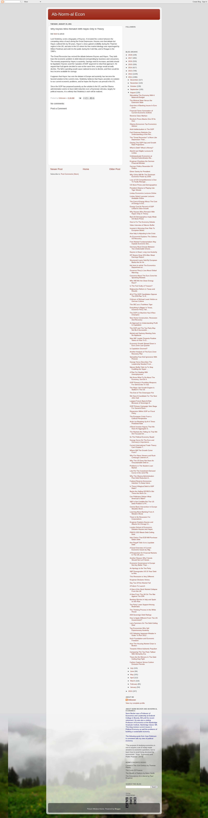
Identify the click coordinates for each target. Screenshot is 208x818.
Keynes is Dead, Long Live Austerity (143, 252)
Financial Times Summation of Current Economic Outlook (141, 112)
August (133, 92)
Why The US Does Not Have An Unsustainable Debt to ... (142, 462)
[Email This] (84, 98)
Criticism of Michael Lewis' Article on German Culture (143, 300)
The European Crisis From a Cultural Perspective (140, 417)
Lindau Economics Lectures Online (143, 193)
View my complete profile (135, 703)
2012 (130, 74)
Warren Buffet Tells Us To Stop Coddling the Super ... (141, 368)
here (55, 34)
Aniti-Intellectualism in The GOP (142, 129)
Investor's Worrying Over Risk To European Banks (142, 229)
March (133, 681)
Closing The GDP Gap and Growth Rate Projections (143, 144)
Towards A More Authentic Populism (143, 649)
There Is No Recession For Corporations (140, 518)
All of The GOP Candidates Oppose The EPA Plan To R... (143, 295)
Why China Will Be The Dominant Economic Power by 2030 (142, 175)
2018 (130, 55)
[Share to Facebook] (91, 98)
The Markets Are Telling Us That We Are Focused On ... (143, 433)
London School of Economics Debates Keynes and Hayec (141, 528)
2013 (130, 71)
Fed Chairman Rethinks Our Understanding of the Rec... (141, 133)
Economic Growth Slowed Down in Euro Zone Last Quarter (143, 344)
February (134, 684)
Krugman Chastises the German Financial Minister (142, 162)
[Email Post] (80, 98)
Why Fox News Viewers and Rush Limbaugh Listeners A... (143, 456)
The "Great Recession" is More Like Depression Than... (143, 138)
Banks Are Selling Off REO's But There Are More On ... (142, 492)
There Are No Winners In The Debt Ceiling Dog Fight (143, 658)
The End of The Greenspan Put (142, 393)
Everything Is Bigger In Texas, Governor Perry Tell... (141, 308)
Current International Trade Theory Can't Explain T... (143, 446)
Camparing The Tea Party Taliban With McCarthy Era (143, 653)
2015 (130, 64)
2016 (130, 61)
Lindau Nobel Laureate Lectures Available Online (142, 197)
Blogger (117, 809)
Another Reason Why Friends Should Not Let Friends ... (141, 559)
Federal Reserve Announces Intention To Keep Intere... (140, 482)
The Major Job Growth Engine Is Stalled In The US (142, 389)
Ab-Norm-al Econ (68, 14)
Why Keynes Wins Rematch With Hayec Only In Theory (142, 213)
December (134, 80)
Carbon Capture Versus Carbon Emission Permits (142, 663)
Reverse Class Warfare (138, 116)
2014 (130, 67)
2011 (130, 77)
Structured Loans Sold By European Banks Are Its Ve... (143, 261)
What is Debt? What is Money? (141, 148)
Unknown (132, 700)
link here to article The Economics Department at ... (143, 266)
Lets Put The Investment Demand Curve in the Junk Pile (142, 472)
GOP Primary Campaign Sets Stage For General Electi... (143, 407)
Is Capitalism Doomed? (138, 349)
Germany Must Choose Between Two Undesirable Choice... (142, 248)
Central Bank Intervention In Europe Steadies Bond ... (143, 508)
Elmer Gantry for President (140, 171)
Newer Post (56, 169)
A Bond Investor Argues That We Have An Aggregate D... (142, 428)
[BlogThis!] (86, 98)
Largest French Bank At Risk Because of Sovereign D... (140, 402)
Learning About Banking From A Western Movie (142, 513)
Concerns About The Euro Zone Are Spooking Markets (143, 277)
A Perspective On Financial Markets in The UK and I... (143, 554)
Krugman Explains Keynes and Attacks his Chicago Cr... (141, 523)
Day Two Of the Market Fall (140, 583)
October (133, 86)
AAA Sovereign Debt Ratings (140, 615)
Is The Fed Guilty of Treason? (141, 286)
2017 (130, 58)
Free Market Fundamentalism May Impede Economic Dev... (143, 243)
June (132, 671)
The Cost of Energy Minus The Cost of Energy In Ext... (143, 202)
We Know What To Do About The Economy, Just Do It (142, 378)
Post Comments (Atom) (70, 174)
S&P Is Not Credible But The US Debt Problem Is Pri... (142, 502)
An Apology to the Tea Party (140, 568)
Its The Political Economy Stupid (142, 437)
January (133, 687)
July (132, 668)
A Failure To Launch (137, 586)
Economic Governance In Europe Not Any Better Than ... (142, 564)
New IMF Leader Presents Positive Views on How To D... (143, 339)
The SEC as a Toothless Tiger (141, 304)
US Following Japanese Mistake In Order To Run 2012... (143, 634)
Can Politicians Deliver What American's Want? (140, 497)
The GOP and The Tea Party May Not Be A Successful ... (142, 329)
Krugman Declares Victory (140, 580)
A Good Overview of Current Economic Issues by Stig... (141, 549)
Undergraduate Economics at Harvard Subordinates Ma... (141, 157)
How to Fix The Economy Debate (142, 222)
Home (86, 169)
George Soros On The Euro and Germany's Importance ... (142, 441)
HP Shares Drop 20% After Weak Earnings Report (142, 256)
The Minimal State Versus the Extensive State (141, 101)
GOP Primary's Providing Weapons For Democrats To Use (143, 383)
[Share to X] (89, 98)
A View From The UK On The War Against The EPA (142, 595)
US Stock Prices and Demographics (143, 185)
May (132, 674)
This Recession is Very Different (142, 576)
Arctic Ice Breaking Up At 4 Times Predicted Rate (142, 422)
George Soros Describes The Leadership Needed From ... (141, 363)
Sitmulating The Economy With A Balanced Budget (142, 96)
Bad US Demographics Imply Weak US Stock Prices (143, 218)
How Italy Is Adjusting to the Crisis (142, 233)
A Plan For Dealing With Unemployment (139, 373)
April (132, 678)
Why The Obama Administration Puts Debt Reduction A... (142, 477)
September (134, 89)
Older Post (114, 169)
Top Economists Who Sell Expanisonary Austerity (139, 629)
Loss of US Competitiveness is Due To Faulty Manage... (143, 181)
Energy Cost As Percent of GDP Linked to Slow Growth (142, 207)
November (134, 83)
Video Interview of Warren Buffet (142, 225)
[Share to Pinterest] (93, 98)
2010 (130, 691)
